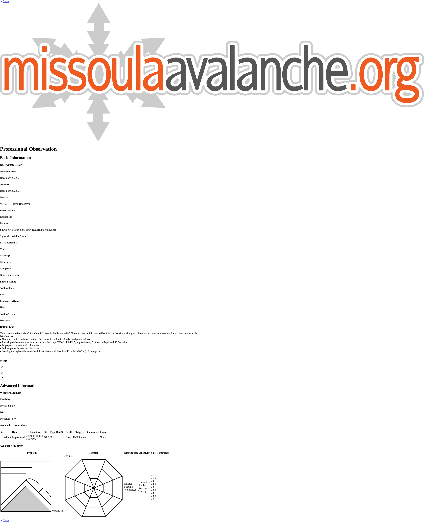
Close (6, 1)
